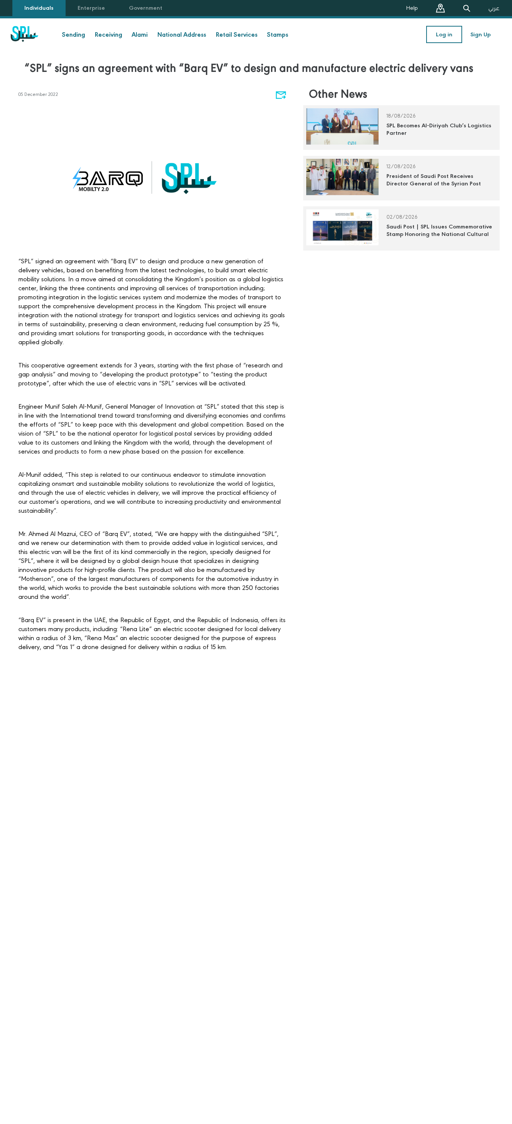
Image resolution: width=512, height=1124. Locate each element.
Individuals (39, 8)
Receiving (108, 34)
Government (145, 8)
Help (412, 8)
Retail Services (236, 34)
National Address (181, 34)
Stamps (277, 34)
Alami (140, 34)
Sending (73, 34)
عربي (494, 8)
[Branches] (440, 8)
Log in (444, 34)
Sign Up (480, 34)
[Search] (466, 8)
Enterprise (91, 8)
